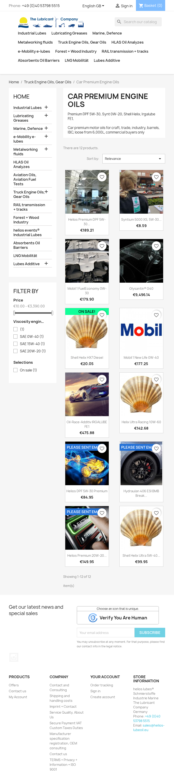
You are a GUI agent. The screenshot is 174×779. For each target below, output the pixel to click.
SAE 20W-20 (33, 351)
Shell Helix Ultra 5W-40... (141, 555)
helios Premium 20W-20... (87, 555)
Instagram (13, 657)
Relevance (134, 158)
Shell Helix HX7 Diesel (87, 357)
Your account (105, 676)
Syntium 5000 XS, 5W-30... (141, 219)
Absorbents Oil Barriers (39, 60)
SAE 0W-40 (32, 336)
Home (21, 96)
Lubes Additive (107, 60)
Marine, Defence (107, 33)
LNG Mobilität (77, 60)
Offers (14, 685)
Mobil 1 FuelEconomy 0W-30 (87, 290)
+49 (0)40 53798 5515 (41, 5)
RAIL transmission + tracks (125, 51)
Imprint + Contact (63, 706)
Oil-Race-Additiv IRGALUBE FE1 (87, 424)
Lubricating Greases (69, 33)
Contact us (17, 691)
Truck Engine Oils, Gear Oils (82, 42)
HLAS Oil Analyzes (127, 42)
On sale (28, 370)
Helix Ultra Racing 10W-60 (141, 422)
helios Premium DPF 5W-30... (87, 221)
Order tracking (101, 685)
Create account (102, 697)
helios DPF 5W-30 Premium (86, 491)
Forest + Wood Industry (76, 51)
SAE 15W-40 (32, 344)
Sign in (95, 691)
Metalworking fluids (35, 42)
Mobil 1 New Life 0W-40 (141, 357)
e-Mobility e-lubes (34, 51)
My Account (18, 697)
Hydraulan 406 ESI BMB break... (141, 493)
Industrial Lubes (32, 33)
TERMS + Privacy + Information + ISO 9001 (63, 765)
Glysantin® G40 (141, 288)
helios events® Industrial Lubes (27, 232)
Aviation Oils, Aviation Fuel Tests (24, 179)
